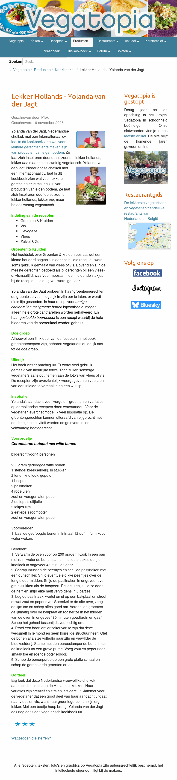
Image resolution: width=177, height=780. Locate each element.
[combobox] (44, 61)
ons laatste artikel (146, 133)
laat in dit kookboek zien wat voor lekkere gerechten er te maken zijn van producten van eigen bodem (39, 147)
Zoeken (15, 61)
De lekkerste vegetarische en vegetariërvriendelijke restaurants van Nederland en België (145, 210)
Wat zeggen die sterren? (31, 738)
